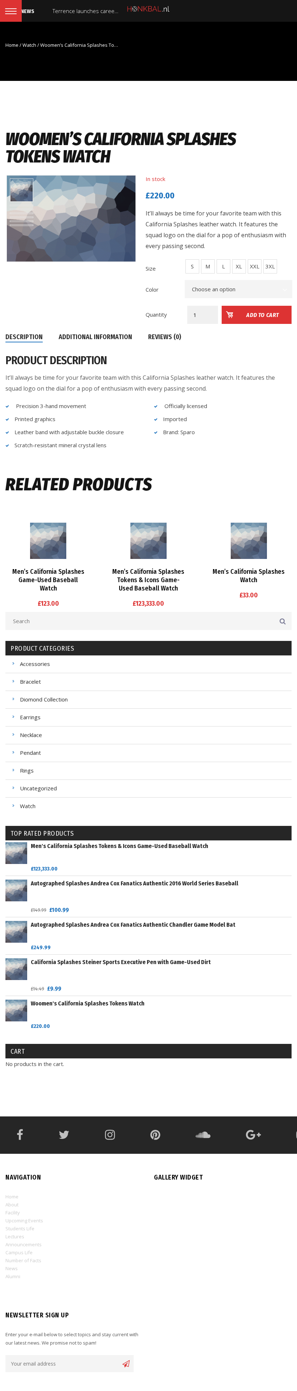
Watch (29, 45)
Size (151, 268)
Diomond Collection (44, 699)
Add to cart (262, 315)
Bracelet (30, 681)
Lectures (14, 1236)
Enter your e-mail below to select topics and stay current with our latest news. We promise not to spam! (71, 1338)
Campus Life (19, 1252)
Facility (12, 1212)
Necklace (31, 734)
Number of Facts (23, 1260)
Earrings (30, 717)
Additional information (95, 337)
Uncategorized (38, 788)
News (11, 1268)
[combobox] (239, 289)
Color (152, 289)
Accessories (35, 663)
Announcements (23, 1244)
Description (24, 337)
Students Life (19, 1228)
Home (11, 45)
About (11, 1204)
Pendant (30, 752)
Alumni (12, 1276)
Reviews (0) (164, 337)
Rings (27, 770)
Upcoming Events (24, 1220)
